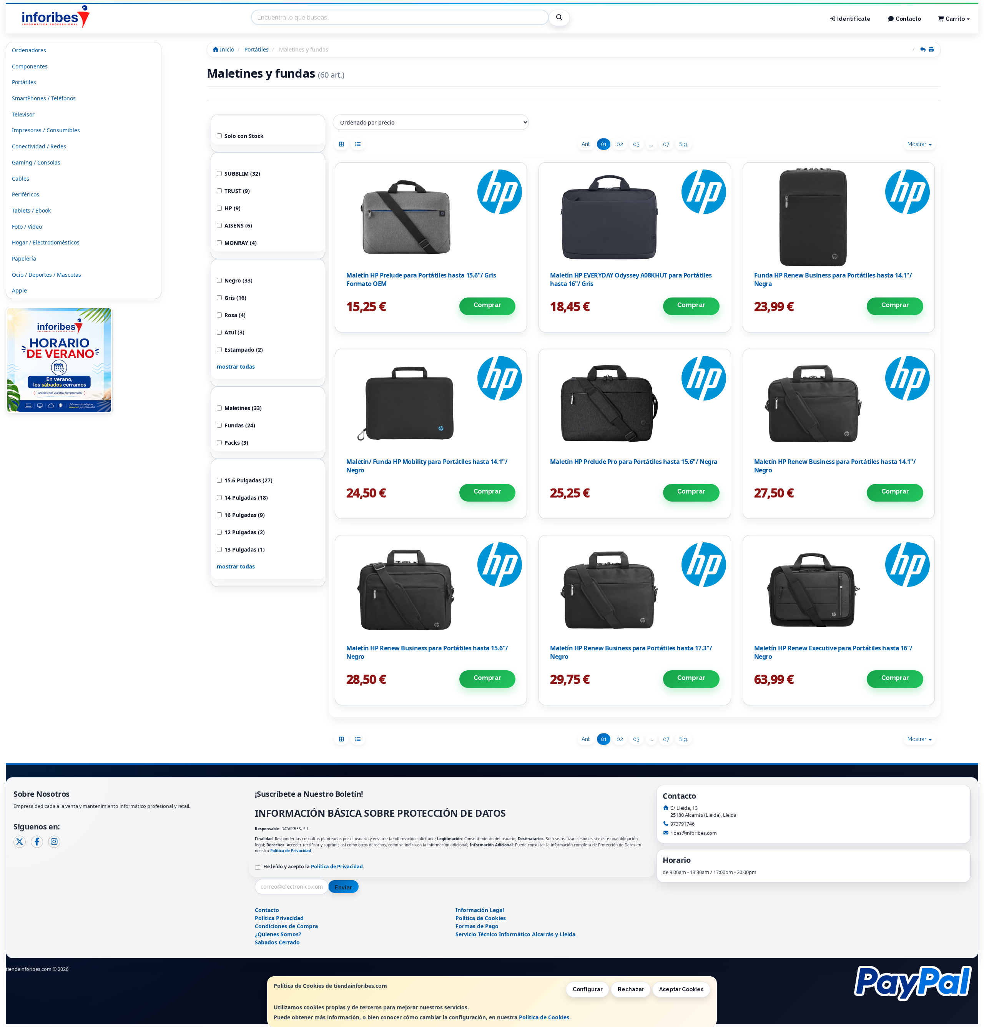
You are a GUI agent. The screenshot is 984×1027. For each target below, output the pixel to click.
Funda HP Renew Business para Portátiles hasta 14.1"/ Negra (833, 279)
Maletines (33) (243, 408)
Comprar (487, 305)
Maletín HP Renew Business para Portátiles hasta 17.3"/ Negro (631, 652)
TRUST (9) (237, 190)
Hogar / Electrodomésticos (46, 242)
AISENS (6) (238, 225)
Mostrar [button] (918, 144)
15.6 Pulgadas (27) (248, 480)
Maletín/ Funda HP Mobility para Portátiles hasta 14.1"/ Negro (426, 465)
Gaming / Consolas (36, 162)
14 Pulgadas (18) (246, 497)
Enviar (343, 887)
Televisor (23, 114)
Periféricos (25, 194)
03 (636, 144)
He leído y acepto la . (313, 866)
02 (620, 144)
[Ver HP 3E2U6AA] (634, 590)
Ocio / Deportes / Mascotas (46, 274)
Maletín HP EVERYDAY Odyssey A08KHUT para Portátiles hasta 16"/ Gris (630, 279)
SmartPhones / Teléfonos (44, 98)
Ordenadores (29, 50)
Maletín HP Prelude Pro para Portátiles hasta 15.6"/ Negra (633, 461)
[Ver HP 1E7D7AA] (431, 217)
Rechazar (631, 989)
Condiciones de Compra (286, 926)
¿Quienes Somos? (278, 934)
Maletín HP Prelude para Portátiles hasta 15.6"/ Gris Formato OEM (421, 279)
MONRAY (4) (240, 242)
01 (604, 144)
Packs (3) (236, 442)
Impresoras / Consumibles (46, 130)
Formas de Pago (477, 926)
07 (666, 144)
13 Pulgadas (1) (244, 549)
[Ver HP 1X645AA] (634, 403)
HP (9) (232, 208)
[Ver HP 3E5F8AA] (431, 590)
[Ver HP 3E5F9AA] (839, 403)
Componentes (30, 66)
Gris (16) (235, 297)
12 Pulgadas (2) (244, 532)
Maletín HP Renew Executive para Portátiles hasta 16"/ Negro (833, 652)
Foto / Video (27, 226)
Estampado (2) (243, 349)
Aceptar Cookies (681, 989)
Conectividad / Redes (39, 146)
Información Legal (479, 910)
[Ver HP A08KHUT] (634, 217)
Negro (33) (238, 280)
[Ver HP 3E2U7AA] (839, 217)
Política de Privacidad (290, 850)
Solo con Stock (244, 136)
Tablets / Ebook (31, 210)
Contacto (907, 19)
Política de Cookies (544, 1017)
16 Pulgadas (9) (244, 514)
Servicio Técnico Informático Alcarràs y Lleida (515, 934)
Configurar (588, 989)
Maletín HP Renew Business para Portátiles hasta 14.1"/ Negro (835, 465)
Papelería (24, 258)
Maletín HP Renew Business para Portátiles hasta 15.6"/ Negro (427, 652)
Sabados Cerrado (277, 942)
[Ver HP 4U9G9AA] (431, 403)
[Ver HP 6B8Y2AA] (839, 590)
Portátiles (24, 82)
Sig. (683, 144)
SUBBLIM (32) (242, 173)
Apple (19, 290)
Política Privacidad (279, 918)
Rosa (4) (235, 315)
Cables (20, 178)
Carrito (955, 19)
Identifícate (853, 19)
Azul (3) (234, 332)
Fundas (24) (239, 425)
